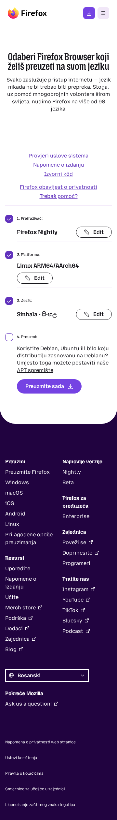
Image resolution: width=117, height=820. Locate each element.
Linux (12, 524)
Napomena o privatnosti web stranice (40, 742)
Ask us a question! (28, 704)
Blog (11, 649)
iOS (9, 503)
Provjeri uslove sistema (58, 156)
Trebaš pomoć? (59, 196)
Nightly (71, 472)
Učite (12, 597)
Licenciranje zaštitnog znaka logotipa (40, 804)
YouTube (73, 600)
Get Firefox (89, 13)
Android (15, 514)
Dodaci (14, 628)
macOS (14, 493)
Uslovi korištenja (21, 757)
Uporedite (17, 568)
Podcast (72, 631)
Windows (17, 482)
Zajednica (17, 639)
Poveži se (74, 542)
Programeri (76, 563)
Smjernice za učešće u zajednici (35, 789)
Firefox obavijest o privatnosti (58, 187)
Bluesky (72, 621)
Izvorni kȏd (58, 174)
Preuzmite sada (44, 386)
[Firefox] (27, 13)
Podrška (15, 618)
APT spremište (35, 370)
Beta (68, 482)
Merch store (20, 607)
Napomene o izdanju (58, 165)
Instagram (75, 589)
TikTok (70, 610)
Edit (98, 232)
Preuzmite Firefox (27, 472)
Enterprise (75, 516)
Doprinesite (77, 553)
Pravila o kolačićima (24, 773)
